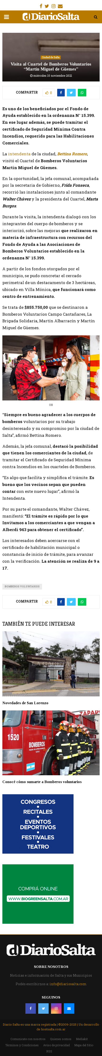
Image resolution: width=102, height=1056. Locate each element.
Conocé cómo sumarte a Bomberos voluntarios (42, 782)
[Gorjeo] (43, 1008)
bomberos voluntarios (22, 586)
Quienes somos (60, 1039)
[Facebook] (30, 1008)
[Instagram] (56, 1008)
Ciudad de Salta (51, 57)
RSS (49, 1051)
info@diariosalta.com (68, 984)
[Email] (69, 1008)
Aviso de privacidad (56, 1045)
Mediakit (82, 1039)
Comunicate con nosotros (28, 1039)
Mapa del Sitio (83, 1045)
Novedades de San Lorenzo (25, 703)
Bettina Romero (72, 154)
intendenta (19, 154)
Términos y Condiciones (22, 1045)
